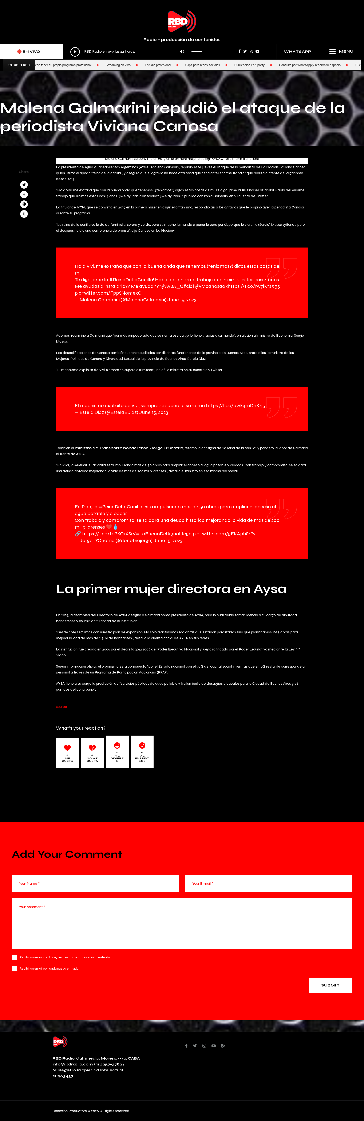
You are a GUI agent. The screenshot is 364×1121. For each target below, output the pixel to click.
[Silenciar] (182, 52)
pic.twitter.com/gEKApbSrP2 (224, 534)
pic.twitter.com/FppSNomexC (108, 293)
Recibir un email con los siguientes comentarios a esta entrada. (65, 957)
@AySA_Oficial (177, 286)
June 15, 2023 (181, 300)
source (61, 706)
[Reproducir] (75, 52)
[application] (137, 51)
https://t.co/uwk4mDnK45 (235, 405)
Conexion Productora (69, 1111)
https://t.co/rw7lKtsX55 (254, 286)
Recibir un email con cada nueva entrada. (49, 968)
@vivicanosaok (211, 286)
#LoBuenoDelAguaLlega (164, 534)
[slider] (197, 50)
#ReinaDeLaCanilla (131, 279)
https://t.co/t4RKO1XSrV (109, 534)
